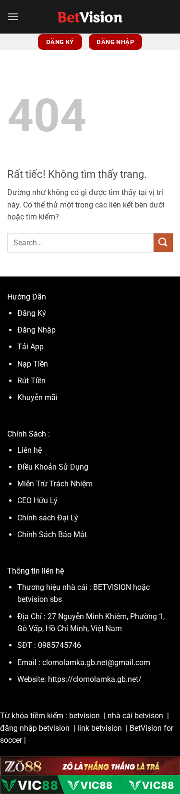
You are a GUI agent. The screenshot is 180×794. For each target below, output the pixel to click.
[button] (13, 16)
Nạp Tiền (33, 363)
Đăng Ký (31, 313)
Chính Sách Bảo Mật (52, 534)
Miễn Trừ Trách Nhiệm (55, 483)
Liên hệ (29, 450)
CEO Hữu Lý (37, 500)
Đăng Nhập (36, 329)
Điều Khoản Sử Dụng (53, 467)
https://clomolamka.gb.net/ (95, 679)
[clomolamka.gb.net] (90, 17)
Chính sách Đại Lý (47, 517)
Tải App (30, 346)
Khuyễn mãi (37, 397)
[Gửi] (163, 242)
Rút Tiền (31, 380)
